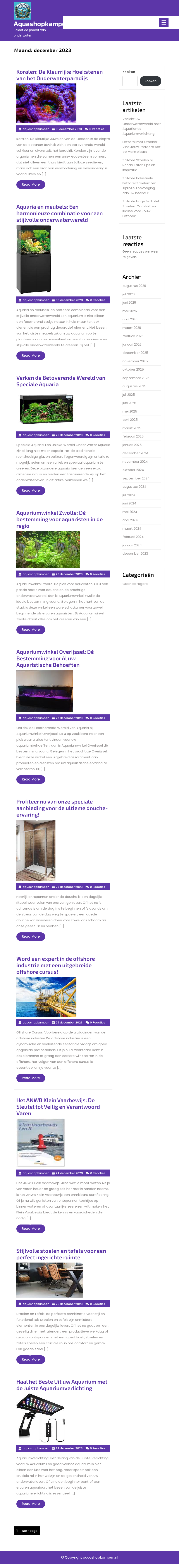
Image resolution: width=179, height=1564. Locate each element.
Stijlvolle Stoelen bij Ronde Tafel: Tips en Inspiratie (138, 165)
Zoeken (128, 72)
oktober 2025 (133, 369)
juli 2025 (128, 394)
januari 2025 (132, 445)
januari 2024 (132, 545)
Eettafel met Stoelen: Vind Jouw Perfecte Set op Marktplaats (141, 147)
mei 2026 (129, 311)
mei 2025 (129, 411)
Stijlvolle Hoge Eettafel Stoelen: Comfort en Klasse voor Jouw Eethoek (140, 208)
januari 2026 (131, 344)
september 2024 (136, 478)
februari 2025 (133, 436)
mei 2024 (129, 511)
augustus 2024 (134, 486)
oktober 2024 (133, 470)
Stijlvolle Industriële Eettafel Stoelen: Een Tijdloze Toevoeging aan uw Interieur (139, 185)
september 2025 (136, 378)
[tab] (164, 22)
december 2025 (135, 352)
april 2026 (130, 319)
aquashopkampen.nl (46, 23)
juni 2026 (129, 302)
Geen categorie (135, 583)
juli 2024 (128, 495)
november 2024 (135, 461)
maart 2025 (131, 428)
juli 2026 (128, 294)
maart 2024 (131, 528)
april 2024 (130, 520)
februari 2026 (132, 336)
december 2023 (135, 553)
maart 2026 (131, 327)
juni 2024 (129, 503)
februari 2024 (133, 536)
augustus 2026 (134, 285)
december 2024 (135, 453)
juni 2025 (129, 403)
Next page (30, 1531)
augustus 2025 (134, 386)
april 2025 (130, 419)
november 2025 (135, 361)
